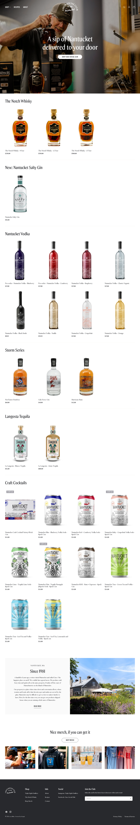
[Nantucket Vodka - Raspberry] (87, 260)
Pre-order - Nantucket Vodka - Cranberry (53, 283)
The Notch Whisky (31, 797)
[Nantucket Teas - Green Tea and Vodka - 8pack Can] (120, 561)
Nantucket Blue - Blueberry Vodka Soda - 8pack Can (52, 533)
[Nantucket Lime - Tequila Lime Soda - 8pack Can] (20, 561)
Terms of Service (129, 816)
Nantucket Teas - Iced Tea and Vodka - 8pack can (18, 637)
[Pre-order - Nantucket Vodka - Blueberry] (20, 260)
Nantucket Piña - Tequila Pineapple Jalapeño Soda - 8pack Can (50, 585)
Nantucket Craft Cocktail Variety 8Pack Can (19, 533)
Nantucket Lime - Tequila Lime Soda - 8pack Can (18, 585)
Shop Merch (70, 740)
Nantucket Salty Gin (12, 217)
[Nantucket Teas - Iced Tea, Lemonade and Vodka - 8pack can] (53, 614)
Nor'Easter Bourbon (12, 400)
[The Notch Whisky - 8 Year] (20, 128)
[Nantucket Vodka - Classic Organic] (120, 260)
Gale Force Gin (43, 400)
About (47, 793)
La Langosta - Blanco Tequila (15, 466)
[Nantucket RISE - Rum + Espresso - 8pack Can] (87, 561)
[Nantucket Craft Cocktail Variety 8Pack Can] (20, 509)
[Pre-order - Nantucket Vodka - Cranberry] (53, 260)
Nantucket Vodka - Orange (114, 333)
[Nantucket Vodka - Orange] (120, 310)
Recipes (47, 797)
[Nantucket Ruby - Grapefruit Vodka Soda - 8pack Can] (120, 509)
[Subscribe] (130, 798)
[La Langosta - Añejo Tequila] (53, 443)
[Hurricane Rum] (87, 377)
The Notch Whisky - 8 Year (14, 151)
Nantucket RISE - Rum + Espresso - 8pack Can (86, 585)
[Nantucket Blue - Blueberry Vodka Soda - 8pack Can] (53, 509)
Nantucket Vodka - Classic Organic (117, 283)
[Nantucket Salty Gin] (20, 194)
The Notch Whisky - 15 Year (81, 151)
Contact (47, 801)
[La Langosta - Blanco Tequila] (20, 443)
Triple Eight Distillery (31, 793)
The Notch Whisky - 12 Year (48, 151)
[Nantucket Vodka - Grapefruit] (87, 310)
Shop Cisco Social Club (70, 57)
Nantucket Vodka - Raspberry (82, 283)
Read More (37, 706)
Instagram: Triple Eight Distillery (68, 793)
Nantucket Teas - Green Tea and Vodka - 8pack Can (119, 585)
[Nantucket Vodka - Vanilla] (53, 310)
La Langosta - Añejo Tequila (48, 466)
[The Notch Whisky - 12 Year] (53, 128)
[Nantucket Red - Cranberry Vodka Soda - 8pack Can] (87, 509)
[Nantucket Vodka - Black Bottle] (20, 310)
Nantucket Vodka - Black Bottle (16, 333)
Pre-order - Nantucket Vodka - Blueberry (19, 283)
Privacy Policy (117, 816)
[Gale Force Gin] (53, 377)
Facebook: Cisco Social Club (66, 797)
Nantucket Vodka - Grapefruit (82, 333)
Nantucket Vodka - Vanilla (47, 333)
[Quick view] (32, 112)
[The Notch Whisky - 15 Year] (87, 128)
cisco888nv (12, 816)
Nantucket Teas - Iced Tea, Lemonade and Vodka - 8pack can (53, 637)
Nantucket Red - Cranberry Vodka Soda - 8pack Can (86, 533)
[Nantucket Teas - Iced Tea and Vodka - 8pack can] (20, 614)
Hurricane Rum (77, 400)
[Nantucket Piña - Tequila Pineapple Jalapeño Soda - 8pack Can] (53, 561)
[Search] (124, 7)
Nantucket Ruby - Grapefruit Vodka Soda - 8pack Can (120, 533)
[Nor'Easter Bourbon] (20, 377)
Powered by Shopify (20, 816)
